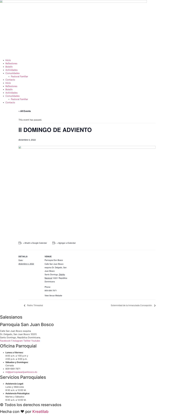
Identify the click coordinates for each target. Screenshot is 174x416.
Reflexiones (11, 63)
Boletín (9, 66)
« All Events (24, 111)
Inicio (8, 60)
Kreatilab (40, 411)
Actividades (11, 70)
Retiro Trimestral (35, 305)
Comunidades (12, 73)
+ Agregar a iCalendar (66, 243)
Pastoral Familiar (19, 76)
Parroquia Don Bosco (54, 260)
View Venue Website (53, 295)
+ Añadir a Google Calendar (35, 243)
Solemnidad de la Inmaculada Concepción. (132, 305)
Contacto (10, 79)
